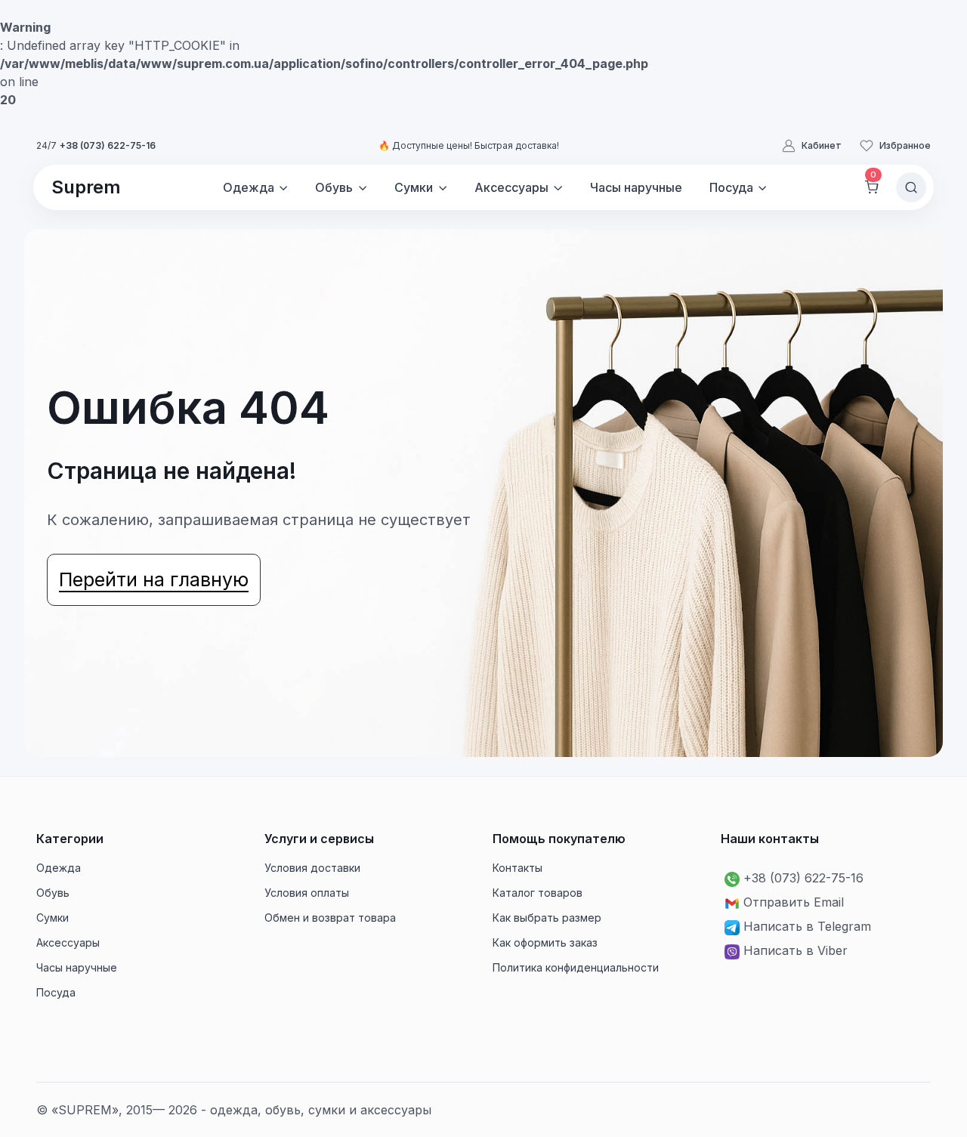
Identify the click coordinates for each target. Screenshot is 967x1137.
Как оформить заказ (545, 942)
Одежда (58, 867)
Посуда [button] (731, 187)
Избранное (905, 145)
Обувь (53, 892)
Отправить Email (793, 902)
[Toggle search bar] (911, 187)
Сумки (52, 917)
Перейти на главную (154, 579)
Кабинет (822, 145)
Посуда (56, 992)
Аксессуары (68, 942)
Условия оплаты (306, 892)
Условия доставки (312, 867)
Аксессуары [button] (511, 187)
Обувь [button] (334, 187)
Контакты (517, 867)
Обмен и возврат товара (330, 917)
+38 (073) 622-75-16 (108, 145)
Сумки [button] (413, 187)
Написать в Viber (795, 950)
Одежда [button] (248, 187)
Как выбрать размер (547, 917)
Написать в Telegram (807, 926)
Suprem (86, 187)
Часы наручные (636, 187)
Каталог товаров (537, 892)
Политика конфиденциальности (576, 967)
